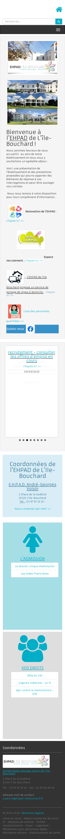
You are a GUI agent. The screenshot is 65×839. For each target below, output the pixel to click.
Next (54, 391)
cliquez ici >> (15, 220)
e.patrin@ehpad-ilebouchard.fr (23, 798)
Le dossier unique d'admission (35, 566)
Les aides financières (35, 573)
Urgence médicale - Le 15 (35, 683)
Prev (11, 391)
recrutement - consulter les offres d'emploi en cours (31, 356)
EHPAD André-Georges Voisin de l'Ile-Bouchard (27, 772)
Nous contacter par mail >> (33, 508)
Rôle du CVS (34, 675)
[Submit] (58, 21)
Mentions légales (32, 813)
